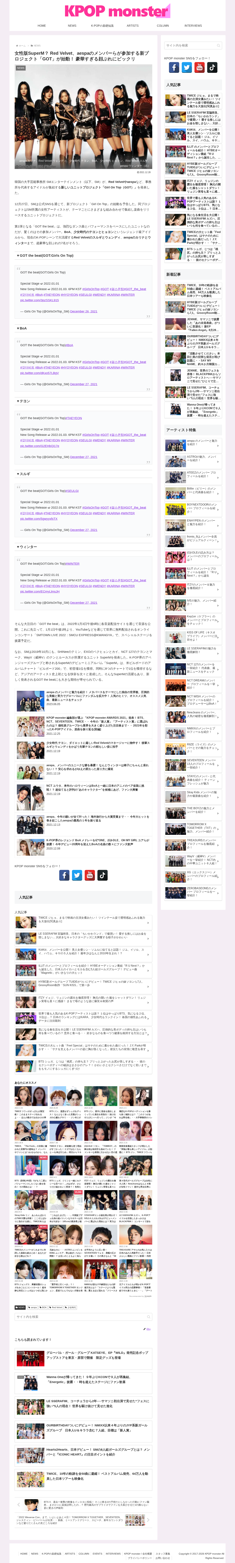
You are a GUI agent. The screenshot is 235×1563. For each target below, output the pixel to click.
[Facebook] (64, 875)
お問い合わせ (163, 1558)
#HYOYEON (69, 294)
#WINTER (128, 294)
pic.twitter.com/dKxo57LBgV (39, 373)
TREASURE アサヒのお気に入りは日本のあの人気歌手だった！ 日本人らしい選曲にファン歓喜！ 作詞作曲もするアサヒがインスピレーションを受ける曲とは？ (135, 1256)
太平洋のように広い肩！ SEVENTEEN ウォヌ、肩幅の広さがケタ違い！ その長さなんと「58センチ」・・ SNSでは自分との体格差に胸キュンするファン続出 (100, 1256)
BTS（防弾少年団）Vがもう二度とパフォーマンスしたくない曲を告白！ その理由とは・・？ (31, 1183)
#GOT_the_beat (135, 289)
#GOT (104, 289)
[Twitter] (77, 875)
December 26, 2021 (83, 311)
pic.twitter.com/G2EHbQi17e (39, 446)
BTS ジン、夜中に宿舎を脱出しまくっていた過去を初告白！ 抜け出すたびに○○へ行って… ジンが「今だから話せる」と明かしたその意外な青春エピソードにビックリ (100, 1117)
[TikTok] (102, 875)
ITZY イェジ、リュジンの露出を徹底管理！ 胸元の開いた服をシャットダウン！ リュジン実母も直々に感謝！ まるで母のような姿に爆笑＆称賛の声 (100, 1186)
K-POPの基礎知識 (51, 1553)
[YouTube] (89, 875)
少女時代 (72, 1307)
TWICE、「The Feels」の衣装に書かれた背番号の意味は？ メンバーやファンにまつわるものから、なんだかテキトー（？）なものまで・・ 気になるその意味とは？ (31, 1152)
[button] (149, 1317)
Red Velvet (57, 1307)
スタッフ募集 (163, 1553)
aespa (34, 1307)
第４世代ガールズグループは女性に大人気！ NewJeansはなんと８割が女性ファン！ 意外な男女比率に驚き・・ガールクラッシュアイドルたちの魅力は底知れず (135, 1186)
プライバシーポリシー (140, 1558)
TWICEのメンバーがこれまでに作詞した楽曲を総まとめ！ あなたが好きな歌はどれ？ (30, 1253)
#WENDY (99, 294)
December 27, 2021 (83, 384)
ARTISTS (70, 1553)
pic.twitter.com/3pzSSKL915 (39, 300)
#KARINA (113, 294)
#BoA (39, 294)
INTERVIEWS (113, 1553)
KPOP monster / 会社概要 (138, 1553)
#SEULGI (85, 294)
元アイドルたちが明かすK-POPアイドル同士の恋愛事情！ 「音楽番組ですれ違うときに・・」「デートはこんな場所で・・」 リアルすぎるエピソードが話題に (135, 1290)
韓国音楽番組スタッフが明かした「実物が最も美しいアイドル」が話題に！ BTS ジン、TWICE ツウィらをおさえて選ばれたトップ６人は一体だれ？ (135, 1152)
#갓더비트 (27, 294)
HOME (24, 1553)
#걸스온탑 (117, 289)
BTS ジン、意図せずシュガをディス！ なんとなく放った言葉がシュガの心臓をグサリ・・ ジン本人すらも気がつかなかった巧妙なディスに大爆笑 (66, 1117)
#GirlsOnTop (91, 289)
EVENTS (97, 1553)
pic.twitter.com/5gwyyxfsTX (38, 518)
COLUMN (84, 1553)
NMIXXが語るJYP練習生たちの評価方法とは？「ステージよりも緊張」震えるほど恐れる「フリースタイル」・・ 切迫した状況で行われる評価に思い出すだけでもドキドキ (100, 1290)
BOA (44, 1307)
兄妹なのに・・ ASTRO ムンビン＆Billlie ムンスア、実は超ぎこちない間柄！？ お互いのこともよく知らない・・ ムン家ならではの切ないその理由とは (66, 1256)
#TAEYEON (52, 294)
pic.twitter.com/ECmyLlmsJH (40, 591)
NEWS (21, 1307)
